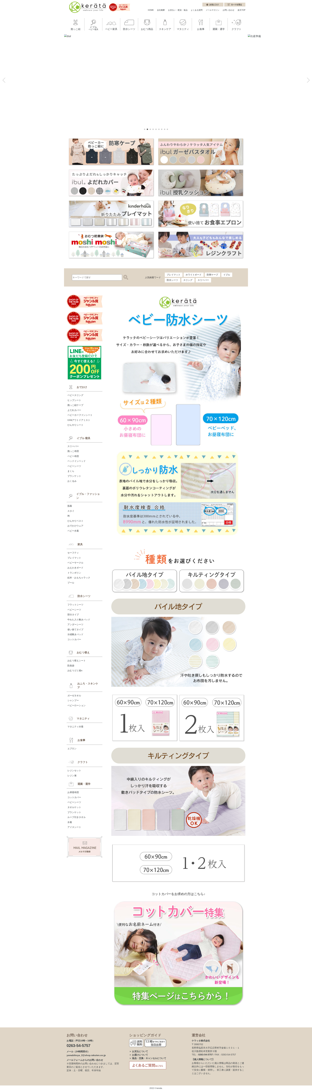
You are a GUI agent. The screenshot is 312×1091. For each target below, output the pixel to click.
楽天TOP (241, 10)
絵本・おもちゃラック (78, 577)
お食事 (81, 740)
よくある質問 (196, 10)
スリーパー (203, 280)
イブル (226, 274)
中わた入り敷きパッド (78, 619)
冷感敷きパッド (75, 634)
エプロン (72, 748)
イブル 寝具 (83, 438)
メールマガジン (212, 10)
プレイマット (173, 274)
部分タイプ (73, 614)
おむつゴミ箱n (74, 670)
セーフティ (73, 552)
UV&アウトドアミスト (78, 420)
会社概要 (161, 10)
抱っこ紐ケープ (75, 405)
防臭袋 (70, 665)
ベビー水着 (73, 530)
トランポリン (74, 572)
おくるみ (72, 481)
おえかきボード (75, 567)
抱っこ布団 (73, 451)
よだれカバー (74, 410)
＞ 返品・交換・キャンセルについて (147, 1058)
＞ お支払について (138, 1051)
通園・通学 (84, 784)
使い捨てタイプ (75, 629)
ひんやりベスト (75, 521)
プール (70, 582)
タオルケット (74, 807)
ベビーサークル (75, 562)
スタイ (70, 511)
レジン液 (72, 775)
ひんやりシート (75, 425)
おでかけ (82, 387)
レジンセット (74, 770)
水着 (69, 822)
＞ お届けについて (138, 1054)
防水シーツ (172, 280)
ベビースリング (75, 395)
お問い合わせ (228, 10)
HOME (151, 10)
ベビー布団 (73, 456)
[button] (4, 80)
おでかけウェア (75, 525)
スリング (187, 280)
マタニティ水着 (75, 726)
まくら (70, 471)
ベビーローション (76, 705)
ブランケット (74, 476)
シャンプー (73, 700)
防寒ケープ (212, 274)
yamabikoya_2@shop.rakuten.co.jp (86, 1055)
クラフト (83, 762)
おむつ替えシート (76, 660)
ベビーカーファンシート (79, 415)
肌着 (69, 506)
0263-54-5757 (78, 1045)
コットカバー (74, 639)
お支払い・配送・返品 (178, 10)
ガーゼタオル (74, 695)
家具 (80, 544)
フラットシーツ (75, 604)
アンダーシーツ (75, 624)
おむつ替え (83, 652)
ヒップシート (74, 400)
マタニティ (83, 718)
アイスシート (74, 827)
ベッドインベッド (76, 461)
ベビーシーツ (74, 466)
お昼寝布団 (73, 792)
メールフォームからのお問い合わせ (85, 1060)
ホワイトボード (194, 274)
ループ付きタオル (76, 817)
